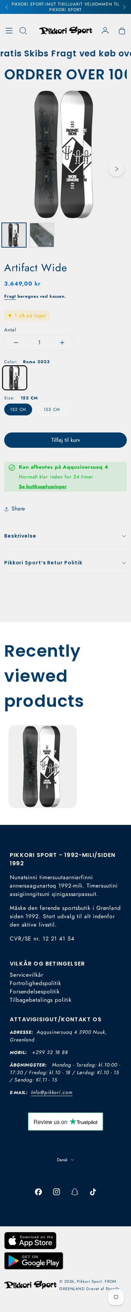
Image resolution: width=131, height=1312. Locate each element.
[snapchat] (74, 1192)
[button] (23, 30)
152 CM (18, 409)
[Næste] (124, 7)
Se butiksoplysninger (43, 486)
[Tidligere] (7, 7)
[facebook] (38, 1192)
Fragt (10, 296)
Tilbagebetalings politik (41, 1000)
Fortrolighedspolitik (35, 983)
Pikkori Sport (89, 1281)
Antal (10, 329)
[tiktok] (93, 1192)
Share (18, 509)
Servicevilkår (26, 975)
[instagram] (56, 1192)
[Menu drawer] (9, 30)
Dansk (62, 1160)
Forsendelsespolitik (35, 991)
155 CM (52, 409)
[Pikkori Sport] (65, 30)
